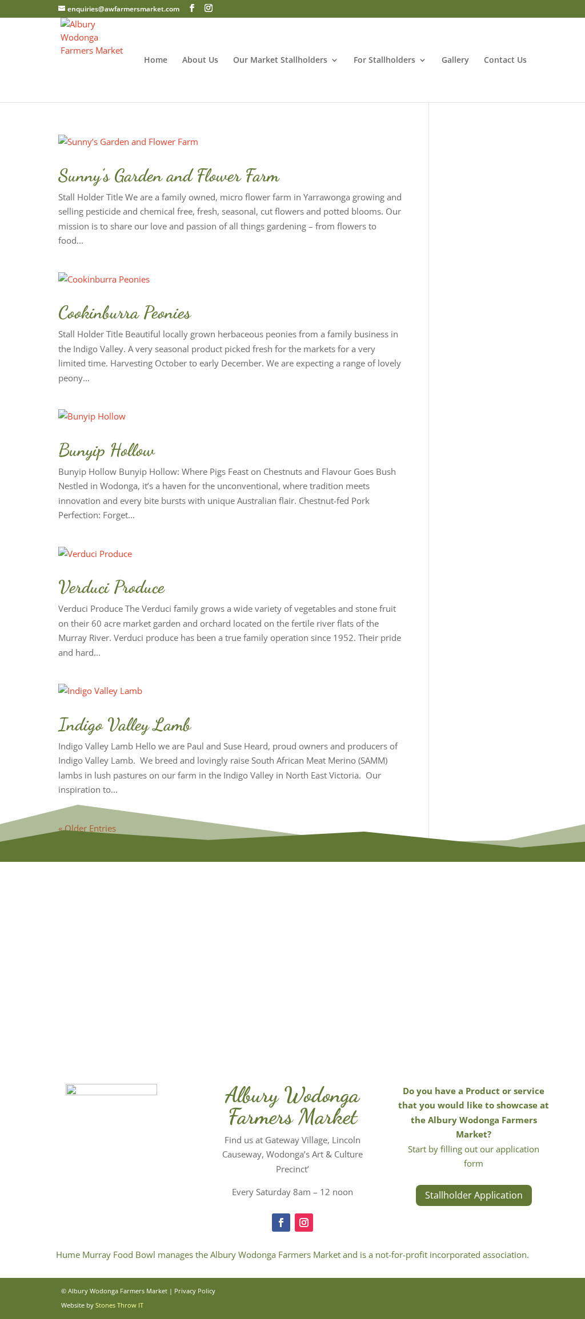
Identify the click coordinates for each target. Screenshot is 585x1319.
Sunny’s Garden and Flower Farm (168, 175)
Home (155, 60)
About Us (200, 60)
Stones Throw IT (119, 1305)
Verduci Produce (111, 587)
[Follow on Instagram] (304, 1222)
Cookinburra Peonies (124, 312)
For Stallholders (384, 60)
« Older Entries (87, 828)
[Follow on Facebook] (281, 1222)
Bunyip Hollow (106, 450)
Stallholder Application (474, 1195)
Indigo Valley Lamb (124, 724)
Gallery (455, 60)
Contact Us (505, 60)
